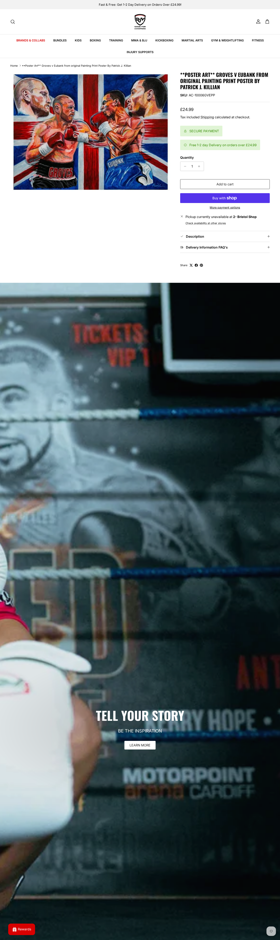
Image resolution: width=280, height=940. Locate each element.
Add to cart (224, 184)
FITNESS (258, 40)
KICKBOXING (164, 40)
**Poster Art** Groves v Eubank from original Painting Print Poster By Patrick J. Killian (76, 65)
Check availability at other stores (206, 223)
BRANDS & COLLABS (30, 40)
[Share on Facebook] (196, 265)
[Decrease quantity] (184, 166)
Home (14, 65)
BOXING (95, 40)
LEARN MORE (140, 745)
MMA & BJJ (139, 40)
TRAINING (116, 40)
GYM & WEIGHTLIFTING (227, 40)
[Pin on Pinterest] (201, 265)
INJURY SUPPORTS (140, 52)
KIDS (78, 40)
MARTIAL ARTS (192, 40)
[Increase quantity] (200, 166)
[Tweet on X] (191, 265)
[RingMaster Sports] (140, 21)
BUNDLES (60, 40)
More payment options (225, 207)
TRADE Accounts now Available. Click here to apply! (140, 5)
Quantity (187, 157)
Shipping (207, 117)
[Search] (12, 21)
